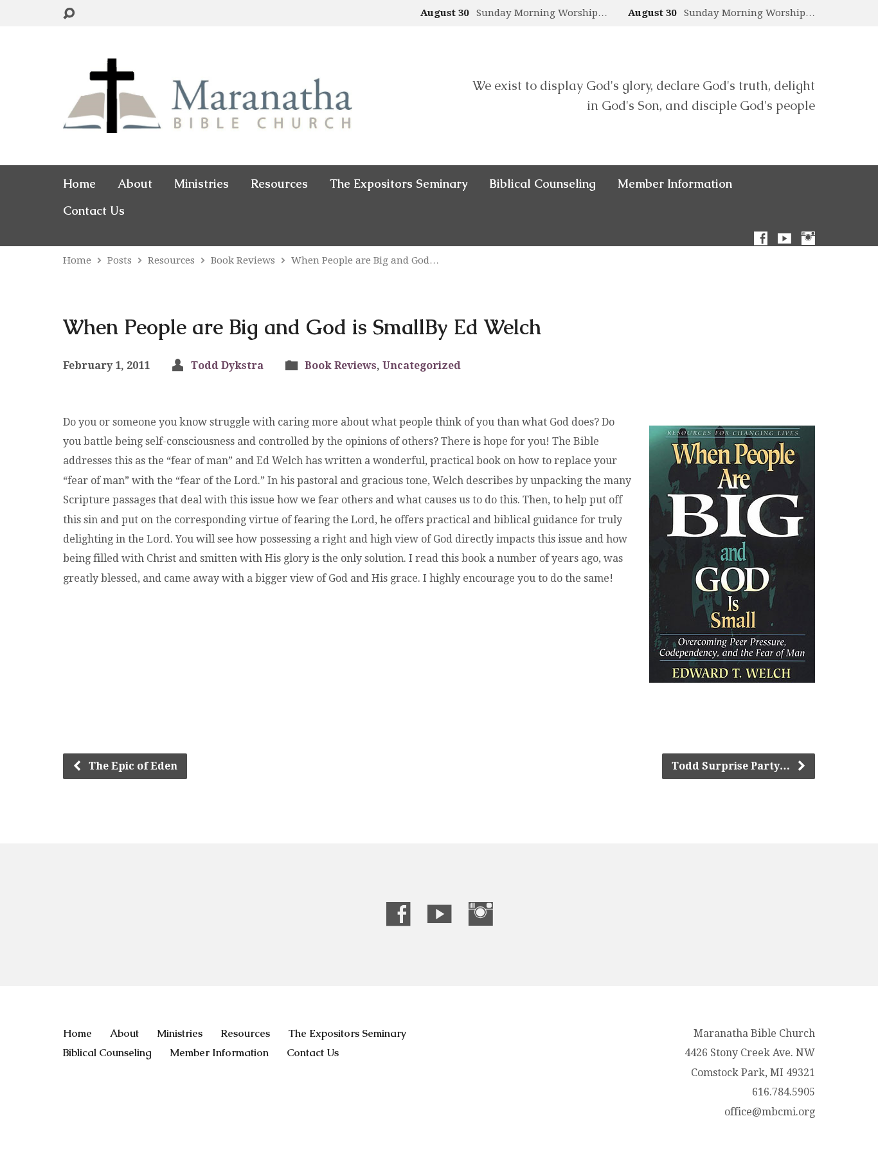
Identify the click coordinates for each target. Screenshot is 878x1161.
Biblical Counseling (542, 184)
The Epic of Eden (131, 766)
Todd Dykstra (227, 365)
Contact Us (94, 211)
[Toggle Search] (69, 13)
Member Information (675, 184)
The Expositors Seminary (398, 184)
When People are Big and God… (365, 260)
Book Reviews (243, 260)
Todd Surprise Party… (732, 766)
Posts (119, 260)
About (135, 184)
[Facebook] (760, 238)
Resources (279, 184)
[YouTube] (784, 238)
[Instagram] (808, 238)
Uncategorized (421, 365)
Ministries (201, 184)
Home (79, 184)
